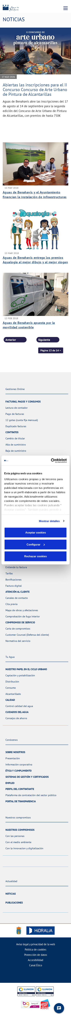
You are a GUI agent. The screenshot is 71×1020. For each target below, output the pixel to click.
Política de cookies (35, 949)
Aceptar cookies (35, 532)
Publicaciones (14, 902)
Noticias (10, 893)
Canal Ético (35, 965)
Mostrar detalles (49, 520)
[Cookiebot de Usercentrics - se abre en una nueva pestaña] (51, 460)
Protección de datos (35, 954)
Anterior (10, 340)
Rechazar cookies (35, 556)
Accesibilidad (35, 960)
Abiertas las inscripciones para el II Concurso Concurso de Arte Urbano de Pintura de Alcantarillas (35, 89)
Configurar (33, 544)
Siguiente (44, 340)
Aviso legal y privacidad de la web (35, 944)
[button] (50, 350)
